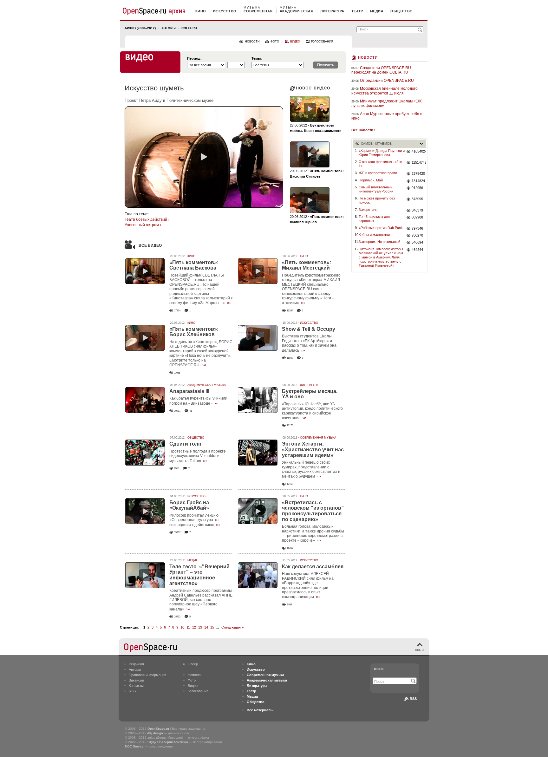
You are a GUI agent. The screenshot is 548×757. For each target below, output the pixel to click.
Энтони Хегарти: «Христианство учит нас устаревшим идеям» (313, 449)
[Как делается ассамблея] (257, 575)
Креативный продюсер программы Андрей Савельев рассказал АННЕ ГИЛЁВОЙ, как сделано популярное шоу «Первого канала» (200, 599)
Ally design (155, 733)
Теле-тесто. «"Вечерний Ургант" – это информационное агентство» (199, 575)
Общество (195, 437)
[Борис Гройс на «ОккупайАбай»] (145, 511)
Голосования (198, 691)
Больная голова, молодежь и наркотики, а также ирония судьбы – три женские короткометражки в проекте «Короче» (313, 533)
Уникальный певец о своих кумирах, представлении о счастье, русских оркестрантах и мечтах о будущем (311, 469)
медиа (376, 11)
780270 (417, 235)
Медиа (192, 560)
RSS (132, 691)
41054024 (419, 151)
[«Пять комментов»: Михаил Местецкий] (257, 271)
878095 (417, 199)
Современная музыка (318, 437)
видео (295, 41)
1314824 (418, 181)
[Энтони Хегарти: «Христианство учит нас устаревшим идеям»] (257, 453)
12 (194, 627)
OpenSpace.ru (158, 728)
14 (206, 627)
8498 (289, 604)
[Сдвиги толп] (145, 453)
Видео (193, 686)
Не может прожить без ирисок (377, 200)
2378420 (418, 173)
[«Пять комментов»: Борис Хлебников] (145, 338)
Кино (191, 256)
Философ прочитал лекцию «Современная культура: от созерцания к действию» (194, 520)
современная (258, 11)
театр (357, 11)
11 (189, 468)
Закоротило (368, 210)
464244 (417, 249)
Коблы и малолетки (374, 235)
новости (252, 41)
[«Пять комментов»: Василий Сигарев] (309, 154)
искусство (225, 11)
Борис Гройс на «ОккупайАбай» (189, 505)
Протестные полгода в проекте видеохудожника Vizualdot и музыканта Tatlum (197, 456)
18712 (177, 616)
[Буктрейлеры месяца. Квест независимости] (309, 109)
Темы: (256, 58)
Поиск (378, 669)
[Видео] (150, 62)
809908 (417, 217)
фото (275, 41)
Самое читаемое (376, 143)
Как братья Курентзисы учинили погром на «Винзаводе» (198, 400)
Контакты (136, 686)
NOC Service (134, 746)
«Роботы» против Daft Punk (381, 228)
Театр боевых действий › (147, 219)
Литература (309, 385)
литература (332, 11)
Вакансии (136, 680)
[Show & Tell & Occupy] (257, 338)
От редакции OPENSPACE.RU (387, 80)
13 (200, 627)
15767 (177, 532)
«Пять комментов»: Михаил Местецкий (306, 265)
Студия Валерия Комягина (167, 742)
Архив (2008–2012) (140, 28)
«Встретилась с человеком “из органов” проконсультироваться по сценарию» (313, 511)
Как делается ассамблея (312, 566)
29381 (177, 410)
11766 (290, 548)
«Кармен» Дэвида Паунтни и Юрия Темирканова (382, 153)
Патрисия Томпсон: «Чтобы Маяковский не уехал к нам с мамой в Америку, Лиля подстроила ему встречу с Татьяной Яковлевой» (381, 257)
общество (401, 11)
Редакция (136, 664)
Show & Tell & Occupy (308, 329)
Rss (413, 699)
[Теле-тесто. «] (145, 575)
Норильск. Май (371, 180)
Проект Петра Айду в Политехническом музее (169, 100)
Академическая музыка (206, 385)
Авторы (168, 28)
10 (182, 627)
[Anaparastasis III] (145, 400)
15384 (290, 310)
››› (229, 302)
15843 (290, 357)
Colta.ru (189, 28)
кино (200, 11)
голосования (322, 41)
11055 (177, 372)
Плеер (193, 664)
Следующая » (232, 627)
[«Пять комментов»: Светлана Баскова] (145, 271)
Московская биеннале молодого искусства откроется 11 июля (384, 90)
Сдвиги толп (185, 444)
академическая (297, 11)
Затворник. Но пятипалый (379, 242)
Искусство (309, 322)
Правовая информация (147, 675)
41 (190, 410)
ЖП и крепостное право (378, 173)
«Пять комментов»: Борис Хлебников (194, 331)
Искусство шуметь (154, 88)
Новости (368, 57)
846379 (417, 210)
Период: (194, 58)
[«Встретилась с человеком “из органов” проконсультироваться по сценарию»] (257, 511)
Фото (192, 680)
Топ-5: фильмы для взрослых (374, 219)
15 (212, 627)
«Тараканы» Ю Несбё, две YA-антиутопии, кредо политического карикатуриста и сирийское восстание (312, 411)
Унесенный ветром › (143, 225)
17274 (177, 310)
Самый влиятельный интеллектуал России (376, 189)
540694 (417, 242)
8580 (176, 468)
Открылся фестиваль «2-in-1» (381, 164)
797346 (417, 228)
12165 (290, 484)
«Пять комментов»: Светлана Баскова (194, 265)
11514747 (419, 162)
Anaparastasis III (189, 391)
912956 (417, 188)
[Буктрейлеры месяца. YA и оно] (257, 400)
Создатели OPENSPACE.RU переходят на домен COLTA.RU (381, 70)
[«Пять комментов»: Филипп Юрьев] (309, 200)
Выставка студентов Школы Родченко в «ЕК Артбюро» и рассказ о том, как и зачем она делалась (309, 343)
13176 (290, 425)
